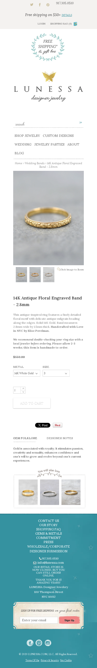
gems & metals (48, 534)
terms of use (32, 660)
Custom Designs (58, 136)
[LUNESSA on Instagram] (48, 643)
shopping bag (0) (61, 23)
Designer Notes (60, 438)
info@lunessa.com (50, 563)
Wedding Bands (34, 163)
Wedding (23, 144)
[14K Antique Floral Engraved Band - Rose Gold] (34, 275)
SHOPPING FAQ (48, 529)
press (48, 542)
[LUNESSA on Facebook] (30, 643)
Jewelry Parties (49, 144)
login (41, 23)
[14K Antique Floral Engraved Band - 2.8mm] (21, 275)
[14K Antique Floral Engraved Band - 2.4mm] (70, 493)
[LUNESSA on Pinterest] (39, 643)
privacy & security (50, 660)
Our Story (48, 525)
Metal (18, 367)
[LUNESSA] (48, 88)
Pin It (57, 425)
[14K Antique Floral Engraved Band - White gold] (48, 275)
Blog (19, 153)
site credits (66, 660)
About (73, 144)
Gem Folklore (25, 438)
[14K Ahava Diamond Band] (49, 493)
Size (46, 367)
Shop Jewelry (27, 136)
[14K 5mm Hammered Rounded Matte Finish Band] (27, 493)
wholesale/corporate (48, 547)
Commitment (48, 538)
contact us (48, 521)
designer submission (49, 551)
